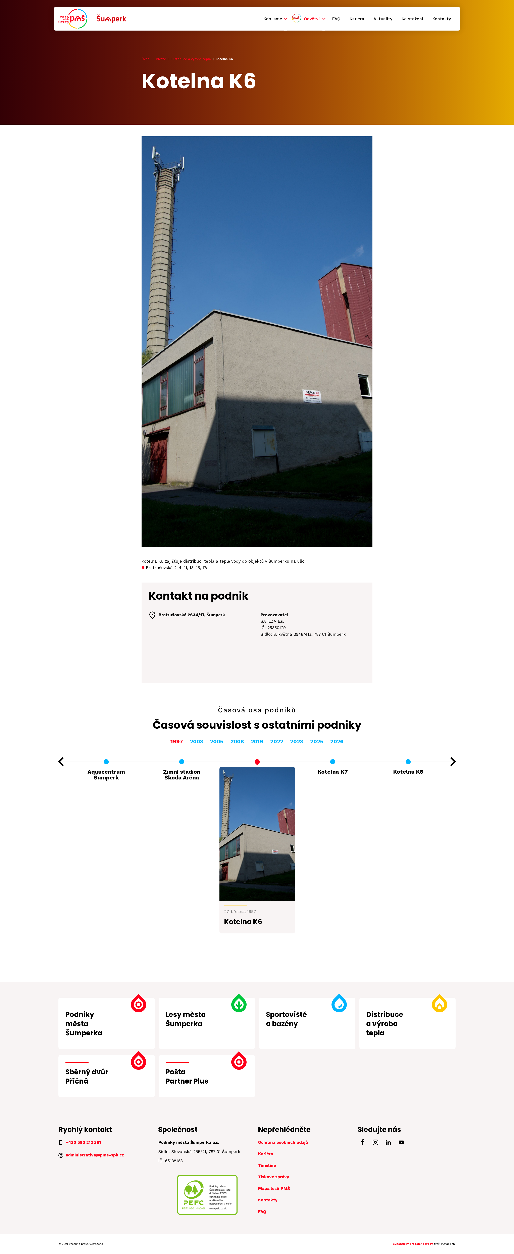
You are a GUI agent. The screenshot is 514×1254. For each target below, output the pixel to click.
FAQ (336, 18)
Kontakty (441, 18)
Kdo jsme (272, 18)
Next (453, 762)
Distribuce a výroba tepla (191, 59)
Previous (61, 762)
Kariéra (357, 18)
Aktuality (382, 18)
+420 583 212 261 (83, 1142)
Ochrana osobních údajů (283, 1142)
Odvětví (312, 18)
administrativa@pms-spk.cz (95, 1155)
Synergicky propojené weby (413, 1243)
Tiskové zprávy (273, 1177)
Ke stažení (412, 18)
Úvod (146, 59)
